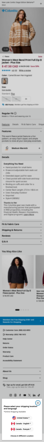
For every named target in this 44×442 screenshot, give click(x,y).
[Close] (38, 403)
